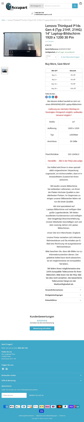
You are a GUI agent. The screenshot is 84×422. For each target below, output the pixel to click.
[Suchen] (75, 5)
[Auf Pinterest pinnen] (56, 97)
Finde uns (62, 416)
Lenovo (51, 41)
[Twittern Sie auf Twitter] (49, 97)
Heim (3, 20)
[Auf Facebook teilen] (46, 97)
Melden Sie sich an (36, 395)
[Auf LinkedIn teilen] (53, 97)
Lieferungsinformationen (26, 416)
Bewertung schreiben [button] (42, 328)
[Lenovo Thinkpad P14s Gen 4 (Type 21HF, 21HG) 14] (4, 70)
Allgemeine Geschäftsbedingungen (46, 416)
